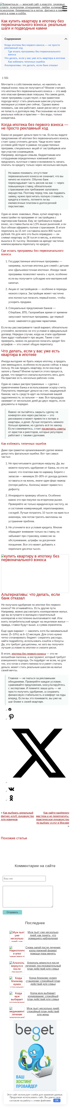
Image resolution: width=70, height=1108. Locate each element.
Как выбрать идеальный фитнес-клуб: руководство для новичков (17, 816)
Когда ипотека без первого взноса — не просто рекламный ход (32, 46)
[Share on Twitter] (38, 782)
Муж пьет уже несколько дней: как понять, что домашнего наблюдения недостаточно (43, 937)
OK (57, 1100)
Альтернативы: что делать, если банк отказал (31, 65)
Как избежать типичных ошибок (26, 61)
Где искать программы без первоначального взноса (34, 53)
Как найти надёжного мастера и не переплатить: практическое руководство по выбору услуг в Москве (52, 817)
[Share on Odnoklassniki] (11, 799)
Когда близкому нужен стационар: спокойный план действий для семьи (43, 980)
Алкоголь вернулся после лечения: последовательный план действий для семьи (43, 965)
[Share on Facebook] (9, 709)
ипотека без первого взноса (29, 653)
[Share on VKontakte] (11, 791)
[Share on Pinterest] (11, 718)
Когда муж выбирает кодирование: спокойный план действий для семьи (43, 996)
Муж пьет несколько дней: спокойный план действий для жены (43, 1011)
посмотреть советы (54, 428)
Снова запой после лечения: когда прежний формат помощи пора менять (43, 950)
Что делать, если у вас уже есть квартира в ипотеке (34, 58)
